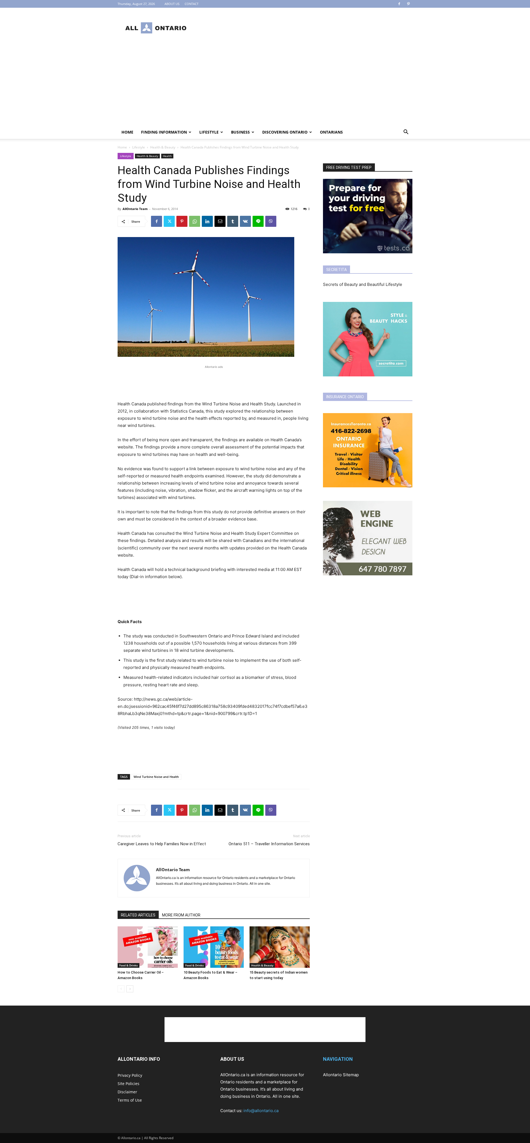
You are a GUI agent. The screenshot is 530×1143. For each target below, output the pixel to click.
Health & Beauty (162, 147)
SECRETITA (336, 269)
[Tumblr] (232, 221)
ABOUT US (172, 4)
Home (122, 147)
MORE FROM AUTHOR (181, 915)
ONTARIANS (331, 132)
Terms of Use (130, 1100)
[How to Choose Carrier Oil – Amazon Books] (148, 947)
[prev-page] (121, 988)
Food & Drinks (128, 965)
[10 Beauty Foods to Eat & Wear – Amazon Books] (214, 947)
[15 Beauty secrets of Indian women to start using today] (280, 947)
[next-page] (129, 988)
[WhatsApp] (194, 221)
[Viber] (270, 221)
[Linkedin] (207, 221)
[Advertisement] (311, 27)
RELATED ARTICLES (138, 915)
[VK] (245, 221)
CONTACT (191, 4)
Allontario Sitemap (341, 1074)
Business (240, 132)
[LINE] (258, 221)
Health (167, 156)
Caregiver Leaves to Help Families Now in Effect (162, 843)
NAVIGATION (338, 1059)
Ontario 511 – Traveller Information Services (269, 843)
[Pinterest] (408, 4)
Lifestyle (209, 132)
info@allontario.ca (261, 1110)
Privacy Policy (130, 1075)
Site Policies (128, 1083)
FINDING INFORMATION (164, 132)
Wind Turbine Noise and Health (156, 777)
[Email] (220, 221)
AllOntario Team (135, 209)
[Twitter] (169, 221)
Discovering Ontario (285, 132)
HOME (127, 132)
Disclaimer (127, 1091)
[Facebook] (399, 4)
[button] (405, 132)
